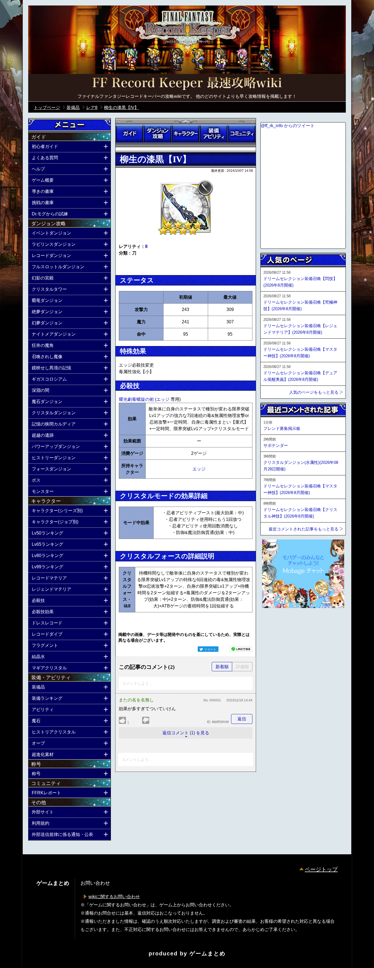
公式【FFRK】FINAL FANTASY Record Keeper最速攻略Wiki (187, 83)
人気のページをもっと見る (313, 392)
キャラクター (186, 133)
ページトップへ (274, 623)
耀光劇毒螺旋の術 (137, 399)
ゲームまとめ (207, 953)
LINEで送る (241, 649)
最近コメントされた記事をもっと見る (303, 529)
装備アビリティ (214, 133)
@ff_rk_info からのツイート (288, 125)
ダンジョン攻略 (157, 133)
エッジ (163, 399)
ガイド (129, 133)
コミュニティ (242, 133)
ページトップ (321, 869)
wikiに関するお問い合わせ (114, 896)
